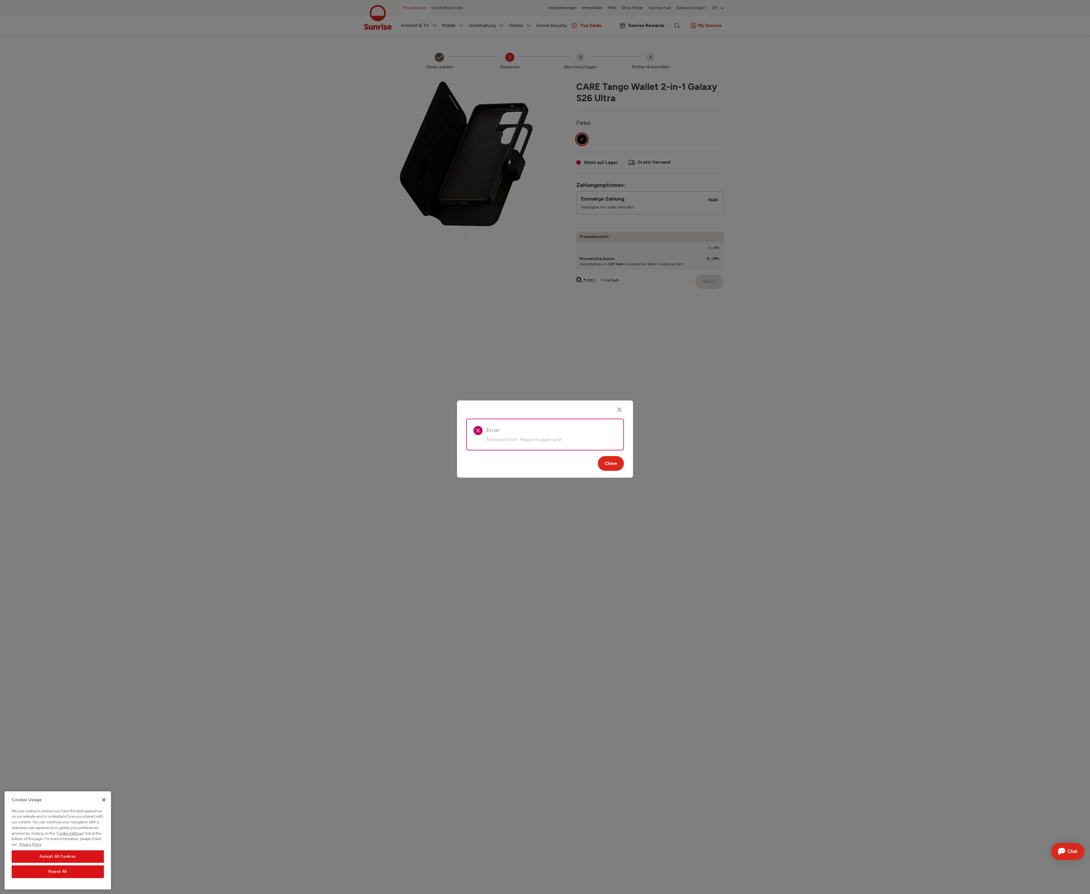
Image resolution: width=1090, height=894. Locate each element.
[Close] (619, 409)
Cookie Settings (70, 833)
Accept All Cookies (57, 856)
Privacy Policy (30, 844)
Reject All (58, 872)
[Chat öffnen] (1067, 851)
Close (611, 463)
